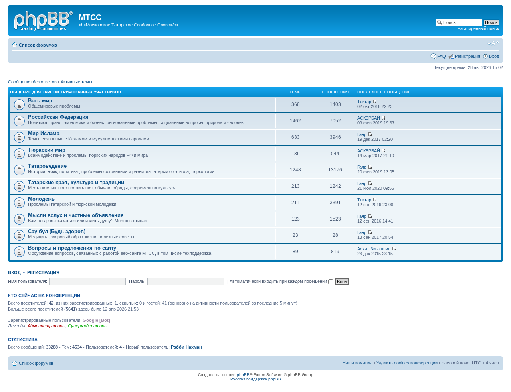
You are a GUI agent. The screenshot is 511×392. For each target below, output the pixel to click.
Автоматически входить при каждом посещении (279, 281)
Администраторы (46, 325)
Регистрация (467, 56)
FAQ (441, 56)
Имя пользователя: (27, 281)
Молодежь (41, 199)
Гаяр (361, 134)
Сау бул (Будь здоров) (56, 231)
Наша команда (357, 362)
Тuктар (364, 101)
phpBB (243, 374)
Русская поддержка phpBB (255, 379)
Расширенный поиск (478, 28)
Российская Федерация (58, 117)
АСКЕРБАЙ (368, 118)
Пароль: (137, 281)
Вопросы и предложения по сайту (72, 248)
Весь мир (40, 101)
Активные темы (76, 81)
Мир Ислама (43, 133)
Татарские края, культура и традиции (76, 182)
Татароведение (47, 166)
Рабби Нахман (186, 347)
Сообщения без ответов (32, 81)
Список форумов (38, 45)
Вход (494, 56)
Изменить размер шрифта (493, 43)
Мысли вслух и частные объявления (76, 215)
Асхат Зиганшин (373, 248)
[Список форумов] (44, 19)
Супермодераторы (87, 325)
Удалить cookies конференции (407, 362)
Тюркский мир (46, 150)
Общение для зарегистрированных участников (65, 92)
